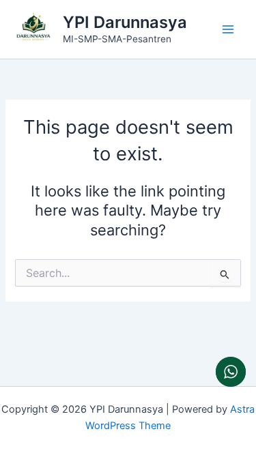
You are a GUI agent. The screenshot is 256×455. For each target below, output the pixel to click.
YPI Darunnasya (125, 22)
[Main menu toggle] (228, 29)
